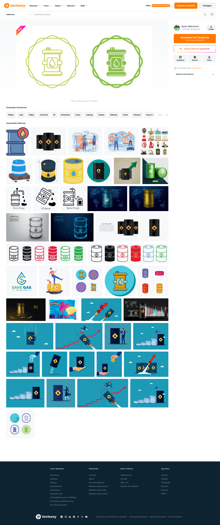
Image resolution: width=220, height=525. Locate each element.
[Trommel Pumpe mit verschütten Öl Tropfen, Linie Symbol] (18, 198)
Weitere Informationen (185, 74)
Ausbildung (55, 490)
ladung (89, 115)
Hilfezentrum (126, 475)
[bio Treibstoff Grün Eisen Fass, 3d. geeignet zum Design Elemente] (155, 171)
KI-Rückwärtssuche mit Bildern (63, 497)
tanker (101, 115)
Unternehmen (56, 486)
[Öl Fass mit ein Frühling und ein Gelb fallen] (54, 364)
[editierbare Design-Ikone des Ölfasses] (48, 171)
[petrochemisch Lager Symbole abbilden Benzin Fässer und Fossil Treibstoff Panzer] (46, 254)
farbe (125, 115)
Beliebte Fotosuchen (97, 490)
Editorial (70, 5)
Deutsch (164, 486)
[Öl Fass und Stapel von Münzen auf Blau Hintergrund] (25, 393)
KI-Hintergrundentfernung (61, 501)
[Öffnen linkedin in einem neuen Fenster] (70, 517)
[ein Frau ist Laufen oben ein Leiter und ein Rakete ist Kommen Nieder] (78, 336)
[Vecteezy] (14, 5)
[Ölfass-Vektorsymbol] (87, 281)
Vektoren (33, 5)
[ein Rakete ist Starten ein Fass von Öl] (146, 364)
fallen (31, 115)
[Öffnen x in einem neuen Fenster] (82, 517)
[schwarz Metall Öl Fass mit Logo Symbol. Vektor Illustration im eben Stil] (98, 171)
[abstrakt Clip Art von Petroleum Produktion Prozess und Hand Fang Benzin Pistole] (63, 309)
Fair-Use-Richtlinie (175, 517)
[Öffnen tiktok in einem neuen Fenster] (78, 517)
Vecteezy (53, 479)
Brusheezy (54, 475)
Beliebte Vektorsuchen (98, 486)
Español (164, 479)
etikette (113, 115)
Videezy (53, 482)
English (164, 475)
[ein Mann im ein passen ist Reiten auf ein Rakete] (101, 309)
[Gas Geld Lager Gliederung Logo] (21, 281)
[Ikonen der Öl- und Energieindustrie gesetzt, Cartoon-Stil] (154, 141)
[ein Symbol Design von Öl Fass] (19, 171)
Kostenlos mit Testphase (195, 38)
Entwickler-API (56, 493)
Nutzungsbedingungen (139, 517)
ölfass (11, 115)
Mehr (83, 5)
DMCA (91, 479)
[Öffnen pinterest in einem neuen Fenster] (74, 517)
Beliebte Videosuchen (98, 493)
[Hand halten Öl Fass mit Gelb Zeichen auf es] (82, 364)
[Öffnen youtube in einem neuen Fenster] (86, 517)
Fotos (46, 5)
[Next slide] (164, 115)
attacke (149, 115)
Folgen (211, 29)
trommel (44, 115)
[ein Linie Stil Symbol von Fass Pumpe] (72, 198)
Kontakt (123, 479)
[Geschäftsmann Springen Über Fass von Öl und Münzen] (150, 336)
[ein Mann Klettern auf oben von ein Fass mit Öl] (29, 336)
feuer (77, 115)
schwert (137, 115)
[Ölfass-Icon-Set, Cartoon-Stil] (153, 281)
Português (165, 482)
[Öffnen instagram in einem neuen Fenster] (66, 517)
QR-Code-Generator (58, 505)
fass (21, 115)
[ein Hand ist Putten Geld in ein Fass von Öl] (23, 364)
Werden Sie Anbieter (129, 486)
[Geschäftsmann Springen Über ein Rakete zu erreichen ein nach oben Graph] (102, 393)
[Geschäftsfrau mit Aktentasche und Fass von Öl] (60, 393)
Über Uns (124, 482)
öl (54, 115)
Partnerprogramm (97, 482)
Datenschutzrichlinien (158, 517)
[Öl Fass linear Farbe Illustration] (17, 141)
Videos (58, 5)
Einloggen (207, 5)
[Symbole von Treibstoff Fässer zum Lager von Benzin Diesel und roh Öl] (128, 254)
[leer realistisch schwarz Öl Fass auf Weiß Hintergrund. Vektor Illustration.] (48, 141)
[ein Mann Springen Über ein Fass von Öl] (149, 393)
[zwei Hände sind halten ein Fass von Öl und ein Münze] (109, 364)
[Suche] (205, 14)
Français (164, 490)
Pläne (148, 5)
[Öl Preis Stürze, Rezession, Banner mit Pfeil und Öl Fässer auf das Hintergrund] (146, 309)
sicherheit (65, 115)
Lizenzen (92, 475)
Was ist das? (196, 68)
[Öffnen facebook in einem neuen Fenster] (62, 517)
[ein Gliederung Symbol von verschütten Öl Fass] (45, 198)
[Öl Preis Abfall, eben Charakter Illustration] (54, 281)
